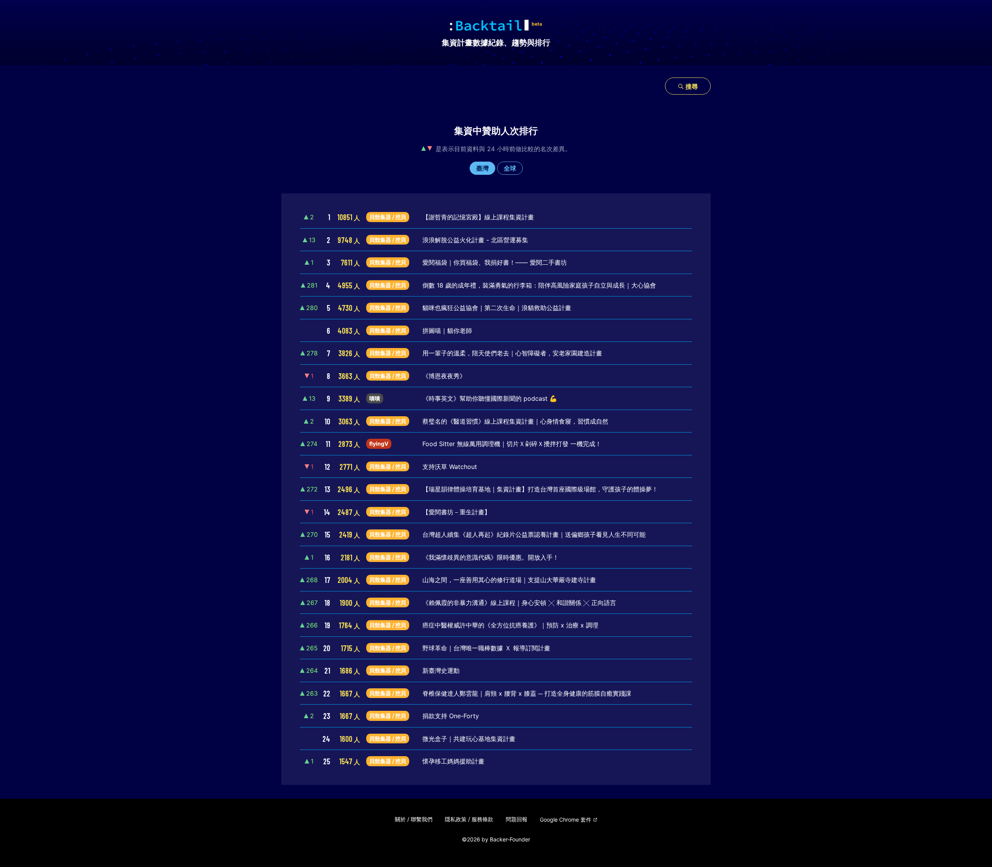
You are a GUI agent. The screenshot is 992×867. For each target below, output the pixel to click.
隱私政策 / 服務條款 (469, 819)
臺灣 (482, 168)
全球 (510, 168)
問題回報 (516, 819)
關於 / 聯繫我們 (413, 819)
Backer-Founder (510, 839)
